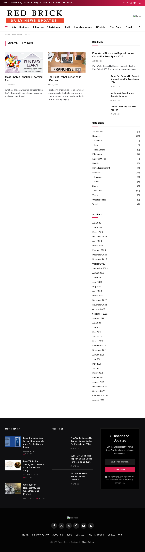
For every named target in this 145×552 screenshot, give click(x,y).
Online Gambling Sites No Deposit (123, 108)
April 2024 (97, 241)
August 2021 (98, 355)
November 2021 (99, 350)
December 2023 (99, 255)
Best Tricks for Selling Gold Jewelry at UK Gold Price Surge (33, 466)
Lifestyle (100, 27)
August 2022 (98, 318)
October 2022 (98, 309)
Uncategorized (99, 200)
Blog (36, 3)
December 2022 (99, 300)
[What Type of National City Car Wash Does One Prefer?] (13, 488)
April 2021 (96, 368)
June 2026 (97, 227)
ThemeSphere (88, 542)
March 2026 (97, 232)
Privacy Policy (16, 3)
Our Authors (67, 3)
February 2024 (99, 250)
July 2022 (96, 323)
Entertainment (53, 27)
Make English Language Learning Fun (23, 78)
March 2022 (97, 341)
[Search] (139, 27)
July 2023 (96, 277)
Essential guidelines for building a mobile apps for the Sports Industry (33, 442)
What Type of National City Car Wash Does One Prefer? (31, 489)
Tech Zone (115, 27)
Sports (95, 186)
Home (6, 3)
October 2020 (98, 391)
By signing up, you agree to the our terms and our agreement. (120, 480)
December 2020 (99, 386)
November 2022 (99, 305)
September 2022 (99, 314)
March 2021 (97, 373)
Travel (128, 27)
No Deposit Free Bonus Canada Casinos (122, 94)
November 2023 (99, 259)
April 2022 (97, 336)
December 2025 (99, 236)
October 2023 (98, 264)
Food (96, 181)
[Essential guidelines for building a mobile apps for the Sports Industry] (13, 441)
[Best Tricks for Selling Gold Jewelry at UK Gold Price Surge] (13, 465)
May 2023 (96, 286)
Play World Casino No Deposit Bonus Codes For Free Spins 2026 (113, 55)
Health (67, 27)
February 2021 (98, 377)
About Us (28, 3)
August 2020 (98, 400)
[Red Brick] (34, 16)
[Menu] (6, 27)
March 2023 (97, 296)
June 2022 (97, 327)
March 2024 (98, 246)
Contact (43, 3)
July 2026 (96, 223)
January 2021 (98, 382)
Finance (98, 141)
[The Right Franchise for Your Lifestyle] (67, 62)
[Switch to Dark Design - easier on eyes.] (139, 3)
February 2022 (99, 346)
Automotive (97, 131)
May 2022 (96, 332)
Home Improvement (83, 27)
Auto (13, 27)
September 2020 (100, 396)
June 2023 (97, 282)
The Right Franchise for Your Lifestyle (64, 78)
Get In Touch (54, 3)
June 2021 (96, 359)
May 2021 (96, 364)
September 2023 (100, 268)
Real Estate (99, 150)
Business (24, 27)
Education (38, 27)
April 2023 (97, 291)
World (95, 204)
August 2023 (98, 273)
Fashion (98, 177)
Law (96, 145)
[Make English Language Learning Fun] (24, 62)
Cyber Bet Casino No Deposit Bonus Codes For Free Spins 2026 (124, 79)
